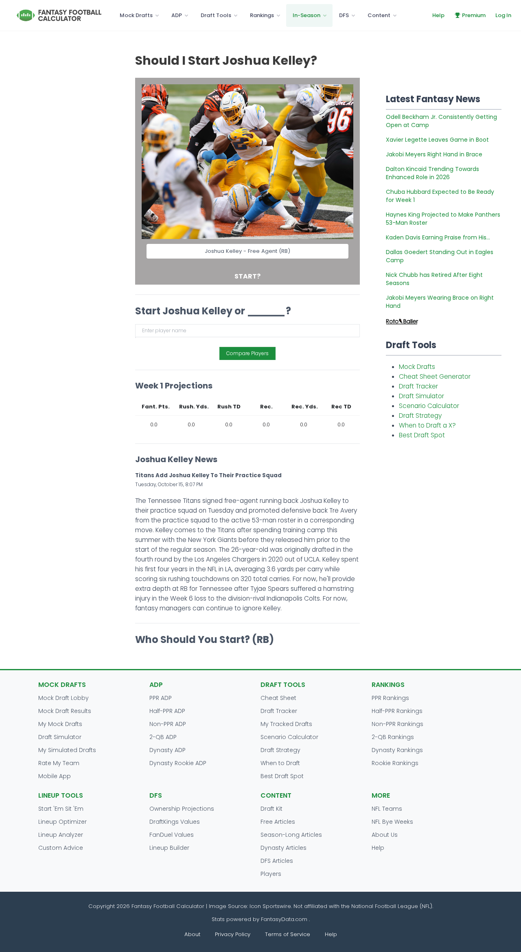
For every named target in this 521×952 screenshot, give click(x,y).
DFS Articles (276, 861)
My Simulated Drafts (67, 750)
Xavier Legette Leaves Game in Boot (437, 140)
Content (379, 15)
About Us (385, 835)
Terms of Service (287, 934)
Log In (503, 15)
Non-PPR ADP (167, 724)
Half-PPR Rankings (397, 711)
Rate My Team (58, 763)
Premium (474, 15)
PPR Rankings (390, 698)
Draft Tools (216, 15)
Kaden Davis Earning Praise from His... (438, 237)
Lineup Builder (169, 848)
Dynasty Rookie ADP (177, 763)
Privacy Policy (232, 934)
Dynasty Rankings (397, 750)
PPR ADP (160, 698)
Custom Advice (60, 848)
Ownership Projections (181, 809)
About (192, 934)
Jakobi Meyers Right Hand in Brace (434, 154)
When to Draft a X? (427, 425)
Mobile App (54, 776)
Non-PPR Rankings (397, 724)
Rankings (262, 15)
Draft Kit (271, 809)
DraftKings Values (174, 822)
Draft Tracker (418, 386)
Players (270, 874)
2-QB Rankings (393, 737)
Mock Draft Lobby (63, 698)
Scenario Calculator (429, 405)
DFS (344, 15)
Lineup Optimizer (62, 822)
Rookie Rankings (395, 763)
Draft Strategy (420, 415)
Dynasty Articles (283, 848)
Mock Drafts (136, 15)
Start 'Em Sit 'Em (60, 809)
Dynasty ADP (167, 750)
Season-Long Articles (291, 835)
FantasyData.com (285, 919)
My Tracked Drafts (286, 724)
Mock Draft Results (64, 711)
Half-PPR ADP (167, 711)
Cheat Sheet (278, 698)
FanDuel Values (171, 835)
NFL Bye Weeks (392, 822)
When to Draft (280, 763)
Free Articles (277, 822)
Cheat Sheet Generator (435, 376)
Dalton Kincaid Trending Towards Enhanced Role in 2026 (432, 173)
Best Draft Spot (422, 435)
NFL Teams (387, 809)
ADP (176, 15)
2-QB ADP (163, 737)
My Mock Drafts (60, 724)
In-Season (306, 15)
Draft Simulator (421, 396)
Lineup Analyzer (60, 835)
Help (438, 15)
